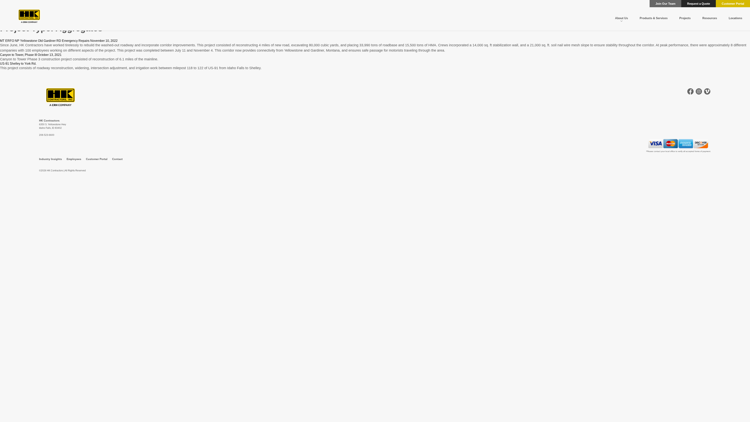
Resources (709, 18)
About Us (621, 18)
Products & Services (654, 18)
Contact (117, 159)
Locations (735, 18)
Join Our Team (665, 3)
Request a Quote (698, 3)
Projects (685, 18)
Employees (74, 159)
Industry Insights (50, 159)
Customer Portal (733, 3)
